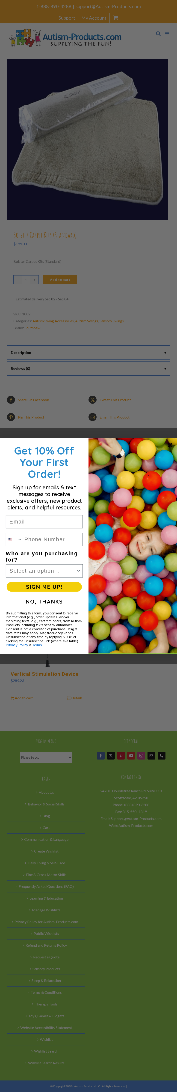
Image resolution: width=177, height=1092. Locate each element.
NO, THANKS (44, 601)
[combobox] (14, 539)
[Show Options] (78, 571)
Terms (37, 645)
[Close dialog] (170, 444)
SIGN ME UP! (44, 587)
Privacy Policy (17, 645)
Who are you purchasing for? (42, 557)
